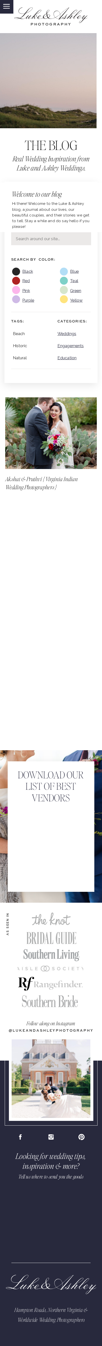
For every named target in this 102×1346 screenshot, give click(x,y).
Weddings (66, 333)
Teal (74, 280)
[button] (6, 6)
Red (26, 280)
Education (67, 357)
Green (75, 290)
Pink (26, 290)
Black (27, 271)
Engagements (70, 345)
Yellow (76, 300)
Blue (74, 271)
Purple (28, 300)
